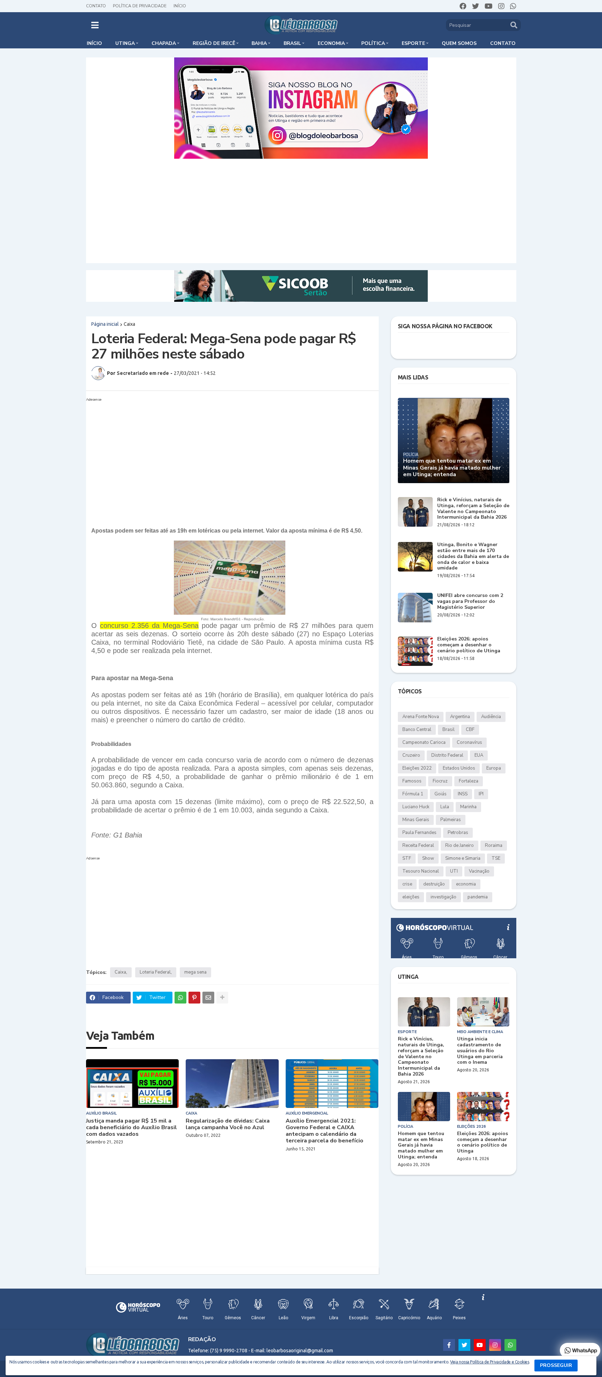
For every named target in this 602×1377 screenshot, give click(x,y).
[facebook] (463, 6)
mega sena (195, 972)
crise (407, 884)
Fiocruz (440, 781)
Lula (444, 807)
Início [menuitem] (94, 43)
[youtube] (489, 6)
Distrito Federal (447, 755)
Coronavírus (469, 742)
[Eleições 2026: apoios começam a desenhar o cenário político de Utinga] (415, 651)
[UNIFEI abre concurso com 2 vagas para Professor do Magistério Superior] (415, 607)
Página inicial (105, 324)
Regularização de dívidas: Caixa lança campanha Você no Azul (228, 1124)
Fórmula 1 (412, 794)
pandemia (478, 897)
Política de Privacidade (140, 6)
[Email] (208, 998)
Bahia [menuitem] (259, 43)
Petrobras (458, 832)
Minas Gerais (415, 820)
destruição (434, 884)
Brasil (448, 729)
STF (406, 858)
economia (466, 884)
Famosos (412, 781)
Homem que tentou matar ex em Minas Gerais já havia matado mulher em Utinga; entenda (452, 468)
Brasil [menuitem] (292, 43)
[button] (95, 25)
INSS (463, 794)
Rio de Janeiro (459, 845)
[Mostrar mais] (222, 998)
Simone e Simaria (462, 858)
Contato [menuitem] (503, 43)
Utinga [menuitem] (125, 43)
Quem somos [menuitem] (459, 43)
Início (179, 6)
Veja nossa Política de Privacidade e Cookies (489, 1362)
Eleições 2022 (417, 768)
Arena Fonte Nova (420, 717)
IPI (481, 794)
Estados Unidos (459, 768)
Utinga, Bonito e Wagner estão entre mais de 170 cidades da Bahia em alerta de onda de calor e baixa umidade (473, 556)
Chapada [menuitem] (164, 43)
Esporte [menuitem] (413, 43)
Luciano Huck (415, 807)
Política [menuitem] (373, 43)
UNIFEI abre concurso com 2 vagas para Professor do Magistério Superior (470, 601)
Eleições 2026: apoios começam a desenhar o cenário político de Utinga (468, 645)
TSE (496, 858)
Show (428, 858)
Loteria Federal (155, 972)
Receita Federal (418, 845)
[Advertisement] (301, 211)
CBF (470, 729)
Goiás (440, 794)
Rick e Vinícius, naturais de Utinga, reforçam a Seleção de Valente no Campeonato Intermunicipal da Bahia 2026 (473, 508)
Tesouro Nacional (420, 871)
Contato (96, 6)
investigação (443, 897)
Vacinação (479, 871)
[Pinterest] (194, 998)
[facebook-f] (449, 1345)
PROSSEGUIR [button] (556, 1365)
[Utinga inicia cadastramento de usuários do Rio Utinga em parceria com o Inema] (483, 1011)
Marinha (468, 807)
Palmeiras (450, 820)
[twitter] (475, 6)
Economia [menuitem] (331, 43)
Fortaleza (468, 781)
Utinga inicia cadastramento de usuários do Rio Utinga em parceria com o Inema (480, 1050)
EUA (478, 755)
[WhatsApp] (180, 998)
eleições (410, 897)
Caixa (129, 324)
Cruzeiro (411, 755)
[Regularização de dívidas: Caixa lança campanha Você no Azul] (232, 1083)
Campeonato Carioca (424, 742)
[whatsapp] (513, 6)
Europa (493, 768)
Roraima (493, 845)
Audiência (491, 717)
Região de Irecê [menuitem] (214, 43)
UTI (454, 871)
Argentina (460, 717)
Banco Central (416, 729)
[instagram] (501, 6)
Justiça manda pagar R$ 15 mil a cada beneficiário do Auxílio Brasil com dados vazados (131, 1128)
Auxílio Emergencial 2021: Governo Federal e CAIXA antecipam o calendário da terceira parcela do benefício (324, 1131)
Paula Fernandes (419, 832)
